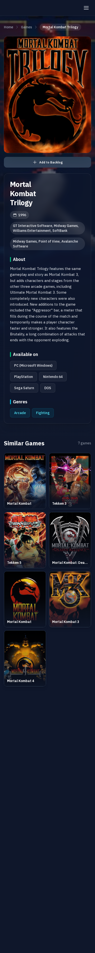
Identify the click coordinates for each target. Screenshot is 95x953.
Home (8, 27)
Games (26, 27)
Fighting (43, 413)
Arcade (20, 413)
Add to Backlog (51, 162)
